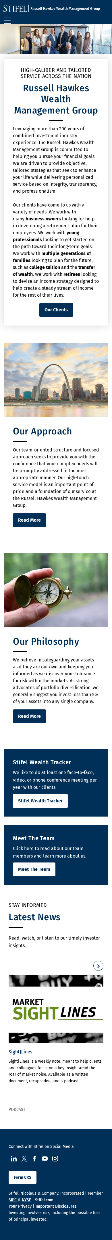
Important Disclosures (56, 1206)
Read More (29, 520)
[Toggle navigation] (7, 20)
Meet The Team (34, 869)
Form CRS (22, 1177)
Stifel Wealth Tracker (40, 801)
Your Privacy (20, 1206)
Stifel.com (44, 1200)
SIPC (13, 1200)
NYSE (26, 1200)
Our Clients (56, 310)
